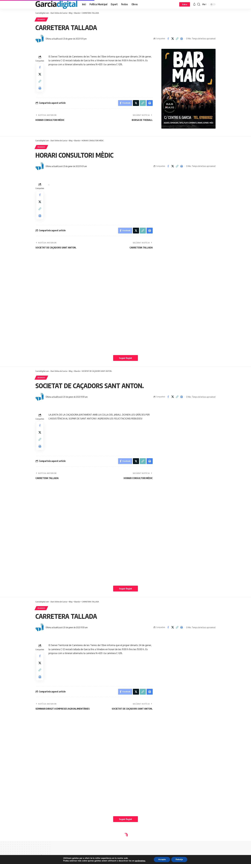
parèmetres (140, 860)
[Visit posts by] (39, 38)
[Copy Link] (177, 38)
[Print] (182, 38)
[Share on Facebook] (168, 38)
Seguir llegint (125, 358)
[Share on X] (173, 38)
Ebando (41, 19)
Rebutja (179, 859)
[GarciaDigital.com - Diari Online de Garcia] (56, 4)
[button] (184, 4)
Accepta (162, 859)
